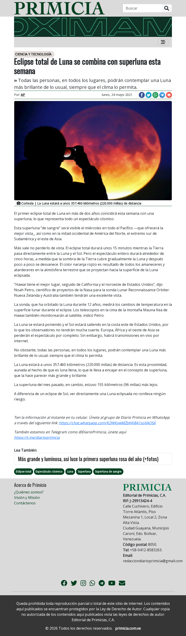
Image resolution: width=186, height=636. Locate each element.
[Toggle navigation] (163, 42)
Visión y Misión (27, 497)
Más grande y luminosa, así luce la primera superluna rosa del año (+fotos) (88, 459)
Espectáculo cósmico (49, 471)
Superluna (84, 471)
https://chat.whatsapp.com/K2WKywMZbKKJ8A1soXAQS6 (107, 422)
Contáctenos (25, 503)
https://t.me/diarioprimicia (37, 437)
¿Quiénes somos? (29, 492)
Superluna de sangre (108, 471)
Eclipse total (23, 471)
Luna (70, 471)
